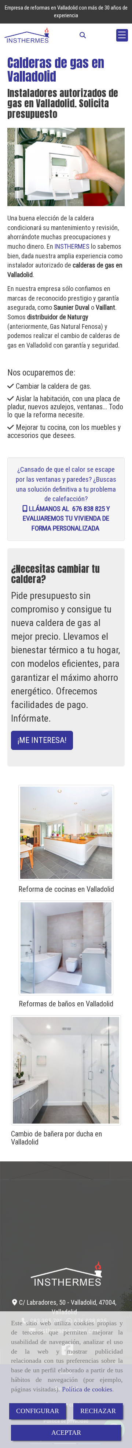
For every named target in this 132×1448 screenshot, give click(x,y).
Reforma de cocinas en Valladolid (66, 889)
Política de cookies (87, 1389)
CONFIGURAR (37, 1411)
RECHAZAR (98, 1411)
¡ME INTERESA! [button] (42, 740)
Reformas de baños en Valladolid (66, 1003)
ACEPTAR (66, 1432)
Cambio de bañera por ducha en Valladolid (56, 1137)
